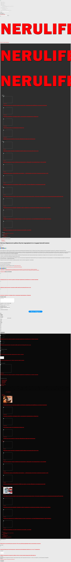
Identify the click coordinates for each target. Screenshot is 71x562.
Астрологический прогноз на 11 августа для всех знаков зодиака (12, 360)
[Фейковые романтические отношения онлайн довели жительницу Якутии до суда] (7, 148)
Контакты (4, 9)
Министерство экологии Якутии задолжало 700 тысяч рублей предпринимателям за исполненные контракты (20, 543)
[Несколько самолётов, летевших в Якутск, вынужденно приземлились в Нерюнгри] (4, 293)
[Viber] (3, 248)
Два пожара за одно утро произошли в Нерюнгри (13, 127)
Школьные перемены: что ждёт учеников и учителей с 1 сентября (17, 230)
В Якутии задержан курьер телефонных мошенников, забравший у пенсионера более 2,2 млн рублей (24, 162)
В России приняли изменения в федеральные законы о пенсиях (12, 354)
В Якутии (3, 3)
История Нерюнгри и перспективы (8, 6)
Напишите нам (5, 8)
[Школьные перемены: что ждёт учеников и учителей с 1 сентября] (7, 227)
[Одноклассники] (0, 0)
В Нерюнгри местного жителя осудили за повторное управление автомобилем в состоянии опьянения (25, 105)
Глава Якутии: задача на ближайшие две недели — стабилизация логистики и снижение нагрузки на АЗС (25, 173)
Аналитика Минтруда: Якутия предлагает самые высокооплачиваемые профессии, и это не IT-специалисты (20, 549)
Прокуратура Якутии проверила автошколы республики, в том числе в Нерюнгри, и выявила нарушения (21, 269)
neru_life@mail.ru (8, 391)
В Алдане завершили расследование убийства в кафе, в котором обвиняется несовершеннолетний (24, 184)
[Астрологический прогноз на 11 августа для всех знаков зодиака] (2, 358)
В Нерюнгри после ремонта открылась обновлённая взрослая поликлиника (19, 138)
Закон (3, 383)
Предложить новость (3, 559)
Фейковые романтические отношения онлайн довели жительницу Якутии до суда (20, 150)
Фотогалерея (5, 234)
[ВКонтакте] (0, 248)
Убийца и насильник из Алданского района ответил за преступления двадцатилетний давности (18, 555)
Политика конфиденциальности (6, 10)
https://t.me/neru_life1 (17, 265)
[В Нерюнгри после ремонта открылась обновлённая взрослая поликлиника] (7, 136)
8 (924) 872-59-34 (2, 14)
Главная (1, 238)
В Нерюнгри (5, 103)
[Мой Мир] (2, 248)
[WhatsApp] (4, 248)
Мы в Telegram (35, 311)
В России (3, 4)
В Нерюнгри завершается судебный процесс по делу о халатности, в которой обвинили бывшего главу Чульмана (27, 218)
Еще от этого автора (8, 271)
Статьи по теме (2, 271)
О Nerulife (3, 7)
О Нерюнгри (3, 5)
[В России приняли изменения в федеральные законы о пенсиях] (2, 352)
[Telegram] (5, 248)
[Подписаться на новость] (11, 559)
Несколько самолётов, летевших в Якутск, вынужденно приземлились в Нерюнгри (20, 116)
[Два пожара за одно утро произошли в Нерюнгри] (7, 125)
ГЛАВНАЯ (3, 2)
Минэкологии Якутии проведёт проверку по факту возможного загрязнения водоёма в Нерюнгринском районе (26, 207)
